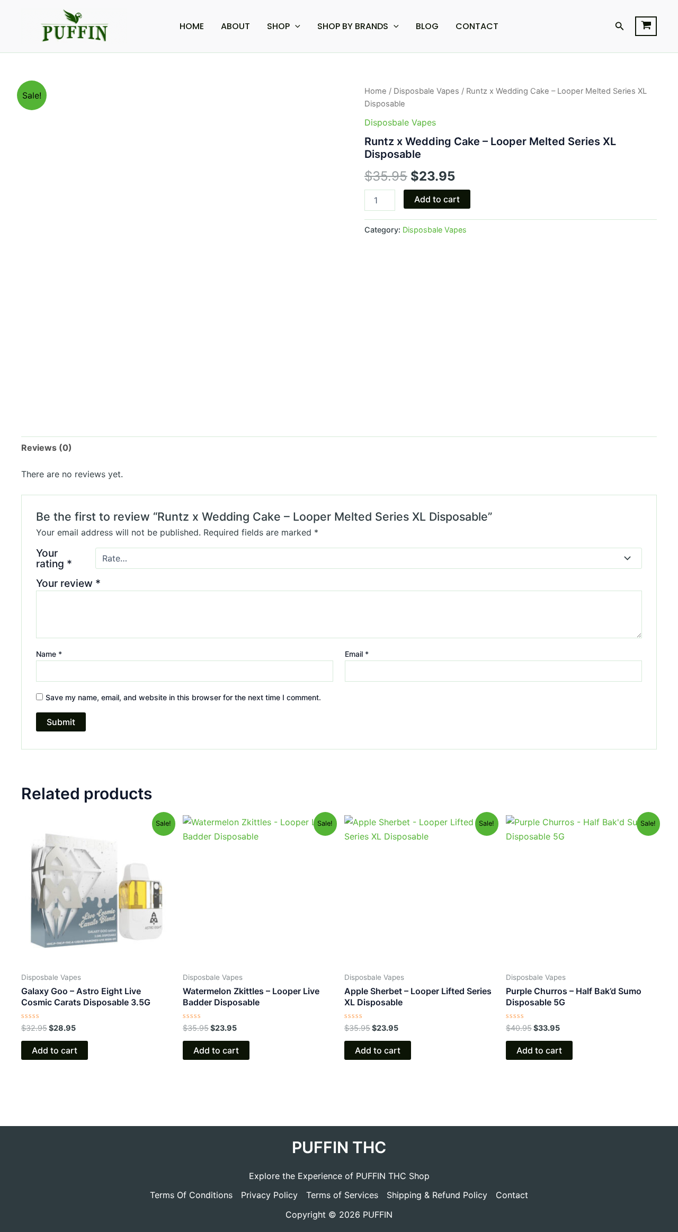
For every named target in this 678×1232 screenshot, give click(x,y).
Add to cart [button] (54, 1050)
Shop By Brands (352, 26)
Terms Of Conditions (191, 1195)
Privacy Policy (269, 1195)
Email (357, 653)
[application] (295, 26)
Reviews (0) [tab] (46, 447)
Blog (427, 26)
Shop (278, 26)
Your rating (54, 558)
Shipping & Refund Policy (437, 1195)
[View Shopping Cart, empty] (646, 26)
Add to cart (437, 199)
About (235, 26)
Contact (477, 26)
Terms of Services (342, 1195)
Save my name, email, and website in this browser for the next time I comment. (183, 697)
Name (49, 653)
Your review (68, 583)
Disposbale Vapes (426, 91)
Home (192, 26)
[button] (620, 26)
